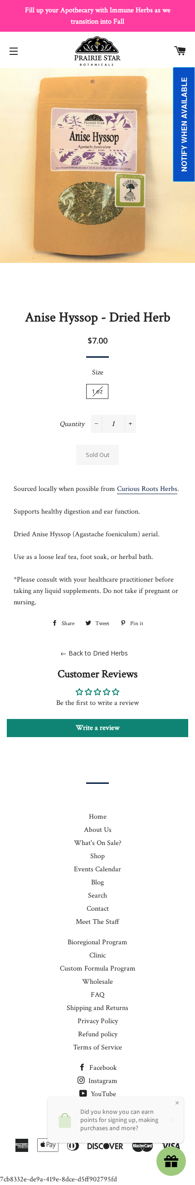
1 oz (97, 391)
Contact (98, 908)
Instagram (102, 1081)
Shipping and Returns (97, 1008)
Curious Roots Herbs (147, 489)
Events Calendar (97, 869)
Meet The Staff (97, 922)
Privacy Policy (98, 1021)
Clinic (97, 955)
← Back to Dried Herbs (94, 653)
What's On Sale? (98, 843)
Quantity (71, 424)
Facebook (102, 1068)
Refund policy (97, 1034)
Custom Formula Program (98, 968)
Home (98, 816)
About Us (98, 830)
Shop (97, 856)
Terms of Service (97, 1047)
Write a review (97, 728)
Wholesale (97, 981)
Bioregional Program (97, 942)
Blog (97, 882)
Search (97, 895)
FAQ (97, 995)
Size (97, 372)
